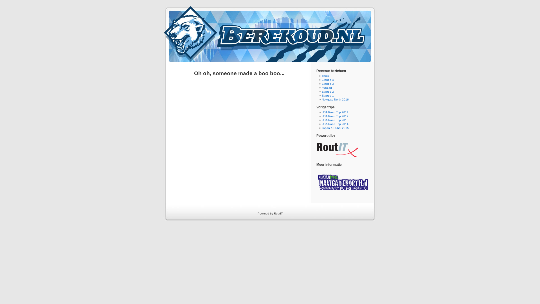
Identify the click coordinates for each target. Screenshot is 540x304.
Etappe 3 (328, 83)
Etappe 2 (328, 91)
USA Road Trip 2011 (335, 112)
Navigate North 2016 (335, 99)
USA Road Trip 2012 (335, 116)
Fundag (327, 87)
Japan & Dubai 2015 (335, 127)
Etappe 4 (328, 79)
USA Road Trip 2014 (335, 124)
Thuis (325, 75)
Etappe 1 (328, 95)
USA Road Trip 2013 (335, 120)
